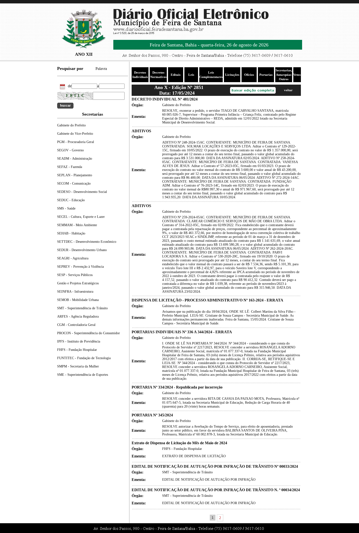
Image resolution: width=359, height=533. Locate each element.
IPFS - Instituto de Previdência (78, 341)
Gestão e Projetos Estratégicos (78, 283)
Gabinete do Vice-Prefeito (75, 133)
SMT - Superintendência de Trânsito (82, 308)
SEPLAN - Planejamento (74, 175)
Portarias (266, 75)
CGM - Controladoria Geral (76, 325)
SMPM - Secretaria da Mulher (78, 366)
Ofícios (249, 75)
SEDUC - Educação (71, 200)
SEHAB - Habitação (71, 233)
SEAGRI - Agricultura (72, 258)
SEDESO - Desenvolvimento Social (82, 192)
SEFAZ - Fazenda (69, 167)
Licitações (232, 75)
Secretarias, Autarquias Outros (283, 74)
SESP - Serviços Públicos (75, 275)
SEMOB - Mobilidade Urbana (78, 300)
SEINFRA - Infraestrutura (75, 291)
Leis (191, 75)
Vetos (297, 75)
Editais (175, 75)
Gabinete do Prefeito (71, 125)
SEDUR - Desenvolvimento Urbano (82, 250)
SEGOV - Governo (70, 150)
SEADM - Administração (74, 158)
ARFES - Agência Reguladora (78, 316)
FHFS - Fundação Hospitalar (77, 350)
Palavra (101, 69)
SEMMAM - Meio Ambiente (77, 225)
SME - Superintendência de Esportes (82, 375)
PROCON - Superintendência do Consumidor (88, 333)
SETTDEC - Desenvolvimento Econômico (86, 242)
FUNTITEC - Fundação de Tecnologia (84, 358)
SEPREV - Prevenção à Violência (80, 266)
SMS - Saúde (66, 208)
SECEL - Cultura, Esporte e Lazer (81, 217)
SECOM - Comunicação (74, 183)
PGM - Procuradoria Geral (75, 142)
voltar (288, 90)
